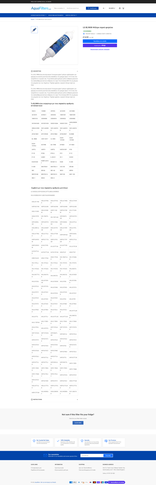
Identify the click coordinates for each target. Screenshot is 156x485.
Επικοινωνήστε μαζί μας (61, 470)
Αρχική (32, 19)
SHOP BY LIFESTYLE (70, 15)
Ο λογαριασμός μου (36, 468)
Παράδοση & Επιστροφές (38, 470)
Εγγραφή (108, 455)
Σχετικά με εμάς (59, 468)
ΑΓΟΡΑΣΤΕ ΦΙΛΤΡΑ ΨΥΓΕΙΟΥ (38, 15)
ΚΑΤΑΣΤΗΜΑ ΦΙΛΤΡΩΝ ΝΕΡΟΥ (55, 15)
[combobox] (82, 8)
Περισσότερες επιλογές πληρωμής (100, 49)
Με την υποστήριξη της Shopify (48, 482)
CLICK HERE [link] (78, 423)
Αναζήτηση (93, 8)
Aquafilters (37, 482)
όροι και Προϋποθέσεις (85, 468)
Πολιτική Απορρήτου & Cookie (87, 470)
